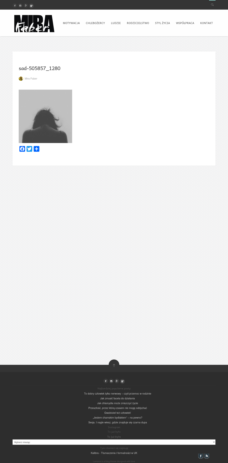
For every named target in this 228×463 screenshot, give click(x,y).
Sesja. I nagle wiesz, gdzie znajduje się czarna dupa (117, 422)
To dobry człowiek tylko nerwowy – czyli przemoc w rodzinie (117, 393)
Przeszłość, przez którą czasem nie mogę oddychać (117, 408)
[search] (212, 4)
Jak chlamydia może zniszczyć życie (117, 403)
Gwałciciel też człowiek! (117, 412)
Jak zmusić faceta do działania (117, 398)
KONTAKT (206, 23)
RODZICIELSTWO (138, 23)
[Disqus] (114, 210)
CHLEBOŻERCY (95, 23)
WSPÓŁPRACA (185, 23)
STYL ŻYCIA (162, 23)
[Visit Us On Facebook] (201, 455)
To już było (114, 436)
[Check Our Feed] (206, 455)
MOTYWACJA (71, 23)
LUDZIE (116, 23)
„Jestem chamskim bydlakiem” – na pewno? (117, 417)
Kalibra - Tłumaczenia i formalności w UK (114, 453)
